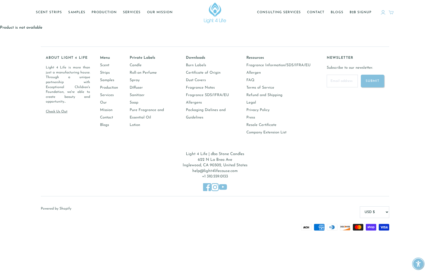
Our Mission (160, 12)
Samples (76, 12)
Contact (315, 12)
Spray (135, 80)
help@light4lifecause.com (215, 171)
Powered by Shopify (56, 209)
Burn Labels (196, 65)
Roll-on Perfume (143, 73)
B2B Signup (361, 12)
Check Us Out (56, 111)
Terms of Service (260, 88)
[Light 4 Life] (215, 12)
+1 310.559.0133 (215, 176)
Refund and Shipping (264, 95)
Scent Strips (49, 12)
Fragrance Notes (200, 88)
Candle (136, 65)
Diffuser (136, 88)
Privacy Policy (257, 110)
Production (104, 12)
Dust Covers (196, 80)
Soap (134, 103)
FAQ (250, 80)
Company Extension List (266, 132)
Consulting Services (279, 12)
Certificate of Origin (203, 73)
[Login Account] (383, 12)
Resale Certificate (261, 125)
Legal (251, 103)
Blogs (337, 12)
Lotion (135, 125)
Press (250, 117)
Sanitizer (137, 95)
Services (132, 12)
